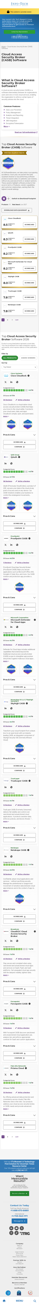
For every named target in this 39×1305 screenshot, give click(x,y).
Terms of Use (19, 1253)
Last (16, 320)
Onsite (19, 1272)
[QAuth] (5, 233)
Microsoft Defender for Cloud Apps (20, 263)
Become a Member (18, 1193)
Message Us (18, 1221)
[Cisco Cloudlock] (5, 219)
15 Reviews (7, 1028)
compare (18, 447)
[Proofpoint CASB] (5, 248)
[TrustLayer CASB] (5, 292)
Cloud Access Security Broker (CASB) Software (17, 48)
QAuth (10, 233)
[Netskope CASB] (5, 305)
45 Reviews (7, 959)
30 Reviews (7, 1092)
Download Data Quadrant (15, 210)
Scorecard (29, 225)
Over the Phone (19, 1270)
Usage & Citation (19, 1252)
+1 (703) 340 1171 (21, 1170)
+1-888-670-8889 (19, 1210)
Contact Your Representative (19, 32)
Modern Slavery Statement (20, 1256)
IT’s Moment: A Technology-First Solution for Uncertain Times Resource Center (20, 1164)
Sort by (4, 363)
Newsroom (19, 1248)
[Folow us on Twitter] (21, 1228)
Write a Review (23, 400)
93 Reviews (7, 645)
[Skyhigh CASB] (5, 277)
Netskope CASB (14, 305)
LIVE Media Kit (19, 1263)
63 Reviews (7, 726)
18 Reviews (7, 874)
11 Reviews (7, 563)
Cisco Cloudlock (14, 218)
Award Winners (28, 358)
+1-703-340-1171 (19, 1216)
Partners (19, 1262)
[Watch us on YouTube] (16, 1228)
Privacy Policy (19, 1255)
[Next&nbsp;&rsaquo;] (12, 319)
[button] (19, 1301)
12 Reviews (7, 805)
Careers (19, 1247)
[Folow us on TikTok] (16, 1233)
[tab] (4, 198)
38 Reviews (7, 481)
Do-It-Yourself (19, 1269)
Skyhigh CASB (13, 276)
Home (4, 47)
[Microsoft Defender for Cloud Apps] (5, 262)
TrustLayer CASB (15, 291)
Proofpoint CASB (15, 247)
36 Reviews (7, 400)
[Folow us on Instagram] (11, 1233)
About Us (19, 1245)
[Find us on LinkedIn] (11, 1228)
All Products (9, 358)
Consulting (19, 1274)
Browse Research (19, 1279)
